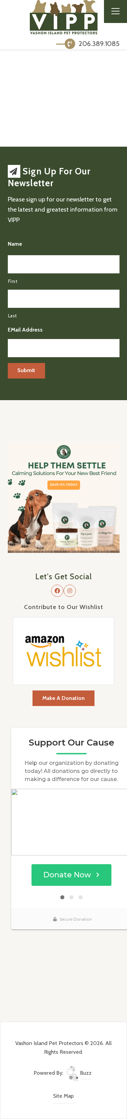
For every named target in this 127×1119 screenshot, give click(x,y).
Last (12, 315)
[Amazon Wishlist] (63, 650)
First (13, 281)
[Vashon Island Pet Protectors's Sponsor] (64, 496)
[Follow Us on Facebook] (57, 591)
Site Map (63, 1096)
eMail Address (25, 329)
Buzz (85, 1073)
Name (15, 244)
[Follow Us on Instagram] (70, 591)
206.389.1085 (98, 44)
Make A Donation (63, 698)
